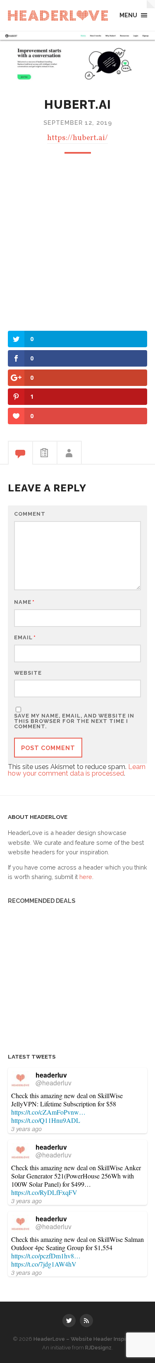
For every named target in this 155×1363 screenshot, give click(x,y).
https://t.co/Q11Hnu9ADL (45, 1120)
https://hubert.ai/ (77, 138)
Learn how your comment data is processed (76, 770)
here (85, 876)
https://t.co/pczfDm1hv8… (46, 1255)
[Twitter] (69, 1320)
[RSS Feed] (86, 1320)
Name (24, 602)
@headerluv (54, 1082)
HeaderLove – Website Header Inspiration (87, 1339)
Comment (29, 514)
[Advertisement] (77, 241)
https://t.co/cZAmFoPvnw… (48, 1112)
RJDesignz (98, 1347)
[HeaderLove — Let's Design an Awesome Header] (58, 15)
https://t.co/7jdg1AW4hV (43, 1264)
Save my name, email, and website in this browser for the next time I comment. (74, 721)
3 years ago (26, 1129)
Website (28, 673)
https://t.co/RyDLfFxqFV (44, 1192)
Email (25, 638)
